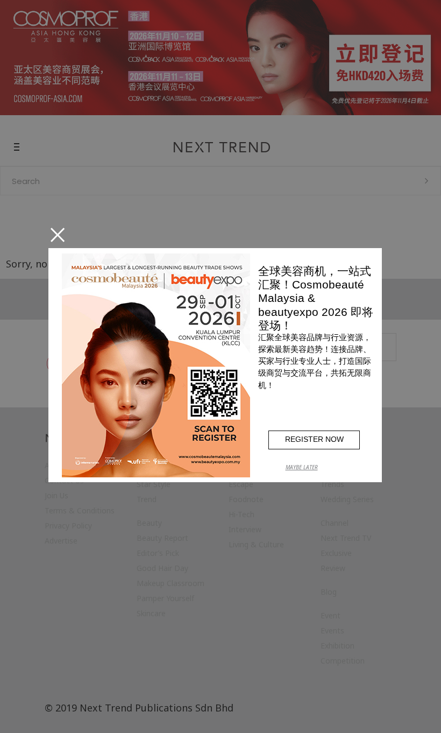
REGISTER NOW (314, 439)
